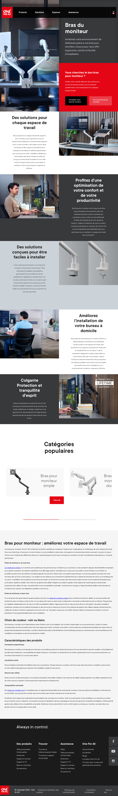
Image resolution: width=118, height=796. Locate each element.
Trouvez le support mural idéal (46, 757)
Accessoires (22, 769)
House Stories (88, 750)
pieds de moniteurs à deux (59, 598)
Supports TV (22, 762)
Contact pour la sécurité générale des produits (92, 764)
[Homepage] (7, 12)
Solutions (39, 12)
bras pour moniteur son (16, 690)
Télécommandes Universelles (23, 751)
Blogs (84, 756)
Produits (23, 12)
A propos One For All (91, 759)
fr (114, 13)
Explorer (56, 12)
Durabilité (86, 753)
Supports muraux (24, 759)
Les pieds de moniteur (13, 568)
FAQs (62, 750)
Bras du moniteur (24, 765)
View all (56, 500)
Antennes (21, 756)
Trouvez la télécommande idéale (47, 751)
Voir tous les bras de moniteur (100, 101)
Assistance (73, 12)
